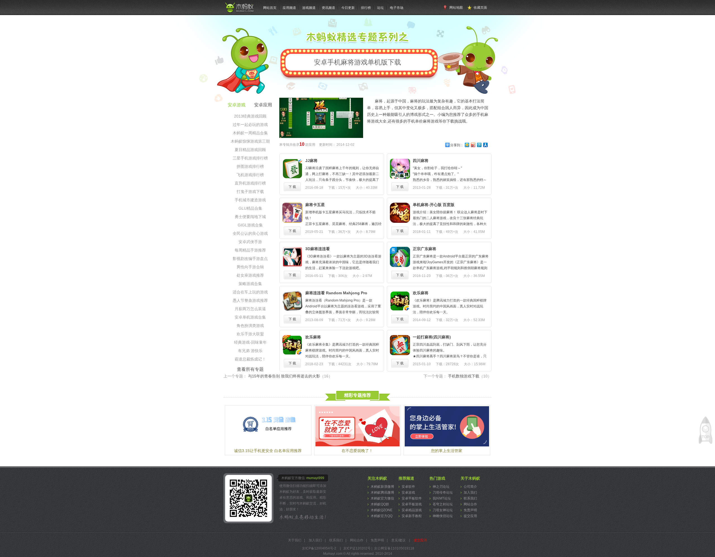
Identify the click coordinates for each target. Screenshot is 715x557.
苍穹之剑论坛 (443, 504)
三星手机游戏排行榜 (250, 158)
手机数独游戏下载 (470, 376)
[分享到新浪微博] (473, 144)
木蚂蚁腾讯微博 (382, 492)
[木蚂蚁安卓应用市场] (239, 13)
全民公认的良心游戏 (250, 233)
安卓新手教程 (412, 516)
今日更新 (348, 8)
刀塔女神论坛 (443, 510)
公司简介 (470, 487)
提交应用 (470, 516)
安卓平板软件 (412, 498)
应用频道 (289, 8)
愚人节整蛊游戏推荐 (250, 300)
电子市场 (396, 8)
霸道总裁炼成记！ (250, 359)
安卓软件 (408, 487)
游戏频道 (309, 8)
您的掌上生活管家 (446, 450)
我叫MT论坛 (442, 498)
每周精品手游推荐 (250, 250)
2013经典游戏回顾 (250, 116)
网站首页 (270, 8)
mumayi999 (315, 478)
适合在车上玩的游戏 (250, 292)
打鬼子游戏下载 (250, 191)
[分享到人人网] (485, 144)
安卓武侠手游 (250, 242)
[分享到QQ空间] (467, 144)
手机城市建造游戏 (250, 200)
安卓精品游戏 (412, 510)
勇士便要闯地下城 (250, 216)
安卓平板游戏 (412, 504)
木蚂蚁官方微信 (382, 498)
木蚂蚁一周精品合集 (250, 133)
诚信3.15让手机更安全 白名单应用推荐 (268, 450)
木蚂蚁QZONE (381, 510)
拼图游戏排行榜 (250, 166)
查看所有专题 (250, 369)
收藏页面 (480, 7)
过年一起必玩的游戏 (250, 124)
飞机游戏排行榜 (250, 175)
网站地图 (456, 7)
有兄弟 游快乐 (250, 350)
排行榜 (366, 8)
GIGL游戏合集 (250, 225)
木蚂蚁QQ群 (380, 504)
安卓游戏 (408, 492)
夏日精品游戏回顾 (250, 149)
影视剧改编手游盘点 (250, 258)
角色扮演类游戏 (250, 325)
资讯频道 (328, 8)
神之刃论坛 (441, 487)
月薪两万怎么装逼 (250, 309)
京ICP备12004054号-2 (319, 548)
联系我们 (470, 498)
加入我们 (470, 492)
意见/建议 (398, 540)
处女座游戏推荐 (250, 275)
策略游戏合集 (250, 283)
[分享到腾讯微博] (479, 144)
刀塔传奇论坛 (443, 492)
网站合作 (470, 504)
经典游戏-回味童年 (250, 342)
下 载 (292, 187)
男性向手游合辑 (250, 267)
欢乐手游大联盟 (250, 334)
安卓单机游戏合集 (250, 317)
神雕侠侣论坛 (443, 516)
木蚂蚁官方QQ (381, 516)
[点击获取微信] (249, 498)
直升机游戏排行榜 (250, 183)
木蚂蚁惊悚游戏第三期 (250, 141)
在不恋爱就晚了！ (357, 450)
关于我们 (294, 540)
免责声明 (470, 510)
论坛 (380, 8)
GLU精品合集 (250, 208)
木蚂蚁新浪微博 (382, 487)
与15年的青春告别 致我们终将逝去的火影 (290, 376)
